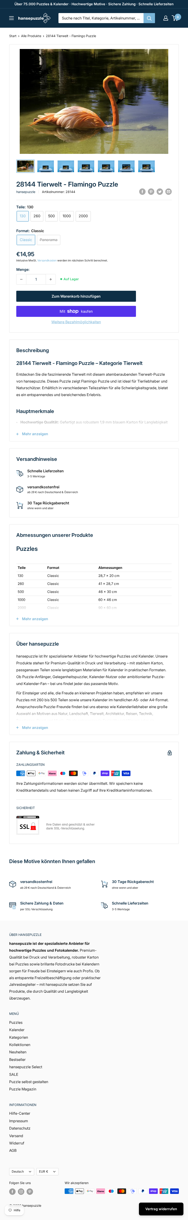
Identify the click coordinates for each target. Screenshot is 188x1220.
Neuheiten (17, 1052)
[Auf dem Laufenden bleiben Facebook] (12, 1191)
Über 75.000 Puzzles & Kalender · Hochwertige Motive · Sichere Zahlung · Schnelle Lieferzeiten (94, 4)
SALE (13, 1074)
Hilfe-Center (19, 1113)
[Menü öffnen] (11, 18)
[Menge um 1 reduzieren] (21, 279)
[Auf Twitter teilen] (160, 191)
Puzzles (15, 1022)
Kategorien (18, 1037)
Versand (16, 1135)
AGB (13, 1150)
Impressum (18, 1121)
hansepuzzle (25, 192)
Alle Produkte (31, 36)
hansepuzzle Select (25, 1067)
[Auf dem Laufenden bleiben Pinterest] (30, 1191)
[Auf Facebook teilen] (142, 191)
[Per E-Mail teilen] (168, 191)
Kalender (17, 1029)
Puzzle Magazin (22, 1089)
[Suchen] (149, 18)
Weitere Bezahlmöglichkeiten (76, 322)
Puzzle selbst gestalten (28, 1081)
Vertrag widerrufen (161, 1209)
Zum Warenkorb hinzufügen (76, 296)
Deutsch (18, 1171)
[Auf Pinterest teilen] (151, 191)
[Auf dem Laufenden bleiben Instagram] (21, 1191)
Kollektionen (19, 1044)
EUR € (43, 1171)
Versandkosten (47, 260)
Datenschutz (19, 1128)
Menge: (23, 269)
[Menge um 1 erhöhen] (50, 279)
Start (13, 36)
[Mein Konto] (165, 18)
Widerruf (16, 1143)
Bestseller (17, 1059)
